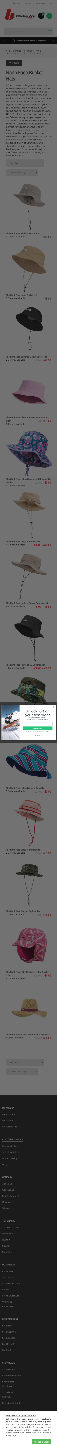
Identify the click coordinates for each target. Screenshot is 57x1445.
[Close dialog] (54, 707)
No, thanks (37, 735)
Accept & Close (41, 1441)
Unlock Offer (37, 728)
